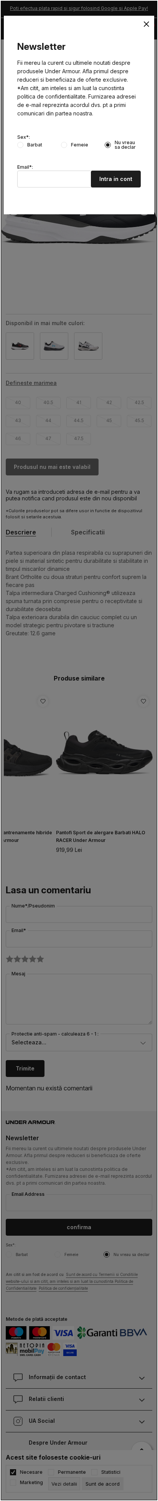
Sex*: (23, 137)
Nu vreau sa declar (125, 145)
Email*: (25, 167)
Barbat (34, 145)
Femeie (79, 145)
